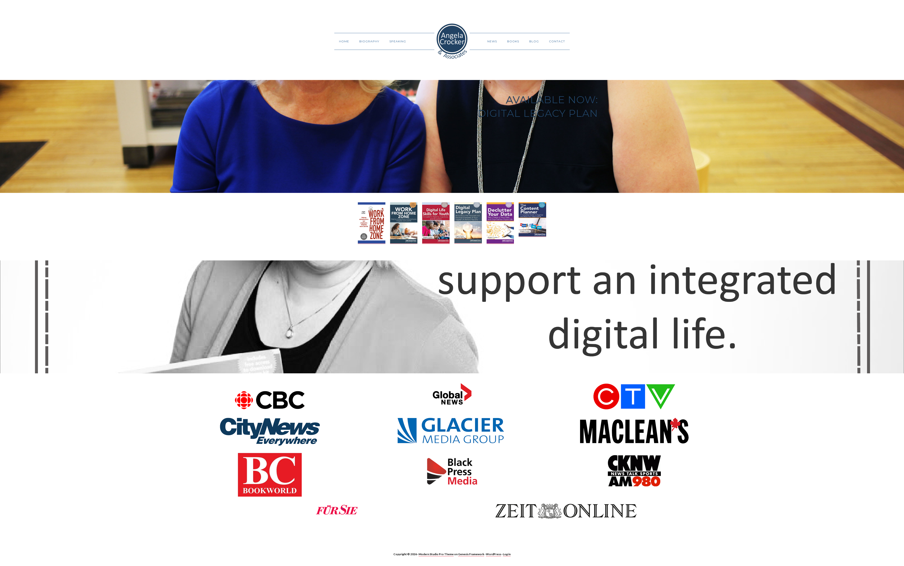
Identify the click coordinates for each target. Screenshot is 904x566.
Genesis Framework (471, 554)
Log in (507, 554)
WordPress (493, 554)
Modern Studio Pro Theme (436, 554)
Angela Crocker (452, 41)
